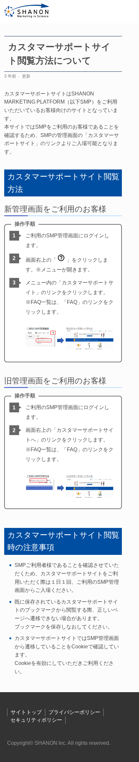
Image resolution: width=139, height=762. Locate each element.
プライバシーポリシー (74, 712)
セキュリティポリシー (36, 720)
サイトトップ (26, 712)
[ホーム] (27, 12)
